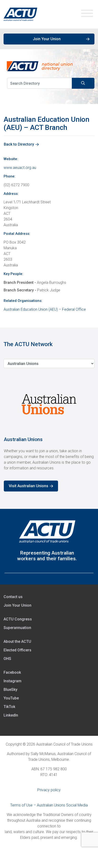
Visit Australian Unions (28, 486)
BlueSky (10, 689)
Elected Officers (17, 650)
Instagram (12, 681)
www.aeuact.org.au (20, 167)
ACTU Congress (18, 619)
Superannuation (17, 627)
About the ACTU (17, 641)
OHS (7, 658)
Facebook (12, 672)
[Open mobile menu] (87, 14)
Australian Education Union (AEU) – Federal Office (45, 309)
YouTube (11, 698)
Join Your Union (47, 39)
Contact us (13, 597)
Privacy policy (49, 790)
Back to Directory (19, 144)
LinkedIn (11, 715)
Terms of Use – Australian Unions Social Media (49, 805)
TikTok (9, 706)
